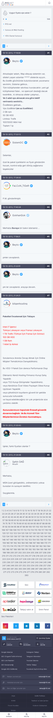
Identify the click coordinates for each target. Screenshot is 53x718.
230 (33, 559)
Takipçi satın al (26, 609)
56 (50, 517)
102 (37, 527)
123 (15, 533)
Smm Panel (44, 609)
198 (4, 552)
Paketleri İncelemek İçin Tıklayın (19, 316)
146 (3, 539)
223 (4, 559)
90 (49, 523)
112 (25, 530)
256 (41, 565)
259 (4, 569)
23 (3, 514)
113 (28, 530)
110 (18, 530)
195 (41, 549)
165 (26, 543)
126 (26, 533)
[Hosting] (44, 584)
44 (15, 517)
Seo (26, 585)
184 (48, 546)
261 (12, 569)
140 (30, 536)
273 (12, 572)
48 (26, 517)
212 (11, 556)
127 (30, 533)
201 (16, 552)
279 (36, 572)
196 (45, 549)
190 (22, 549)
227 (20, 559)
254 (32, 565)
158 (49, 539)
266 (32, 569)
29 (21, 514)
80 (20, 523)
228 (24, 559)
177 (22, 546)
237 (12, 562)
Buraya (15, 228)
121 (7, 533)
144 (45, 536)
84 (32, 523)
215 (22, 556)
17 (36, 510)
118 (46, 530)
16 (34, 510)
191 (26, 549)
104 (45, 527)
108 (11, 530)
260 (8, 569)
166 (30, 543)
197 (49, 549)
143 (41, 536)
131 (45, 533)
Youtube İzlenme (32, 660)
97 (21, 527)
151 (22, 539)
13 (26, 510)
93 (9, 527)
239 (20, 562)
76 (9, 523)
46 (21, 517)
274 (16, 572)
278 (32, 572)
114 (32, 530)
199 (8, 552)
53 (41, 517)
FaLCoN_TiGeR (20, 185)
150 (19, 539)
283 (26, 575)
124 (19, 533)
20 (44, 510)
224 (8, 559)
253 (28, 565)
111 (21, 530)
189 (19, 549)
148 (11, 539)
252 (24, 565)
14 (29, 510)
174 (11, 546)
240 (24, 562)
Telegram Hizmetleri (33, 656)
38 (47, 514)
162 (15, 543)
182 (41, 546)
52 (38, 517)
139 (26, 536)
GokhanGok (18, 215)
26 (12, 514)
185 (3, 549)
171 (49, 543)
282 (48, 572)
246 (49, 562)
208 (44, 552)
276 (24, 572)
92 (6, 527)
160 (8, 543)
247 (4, 565)
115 (35, 530)
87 (40, 523)
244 (41, 562)
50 (32, 517)
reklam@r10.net (44, 676)
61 (15, 520)
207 (40, 552)
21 (47, 510)
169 (42, 543)
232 (41, 559)
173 (8, 546)
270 (49, 569)
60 (12, 520)
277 (28, 572)
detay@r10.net (44, 688)
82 (26, 523)
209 (48, 552)
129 (38, 533)
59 (9, 520)
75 (6, 523)
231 (36, 559)
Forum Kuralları (13, 705)
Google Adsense (7, 652)
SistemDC (17, 142)
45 (18, 517)
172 (4, 546)
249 (12, 565)
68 (35, 520)
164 (23, 543)
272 (8, 572)
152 (26, 539)
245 (45, 562)
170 (45, 543)
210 (3, 556)
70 (41, 520)
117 (42, 530)
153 (30, 539)
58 (6, 520)
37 (44, 514)
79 (17, 523)
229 (28, 559)
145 (49, 536)
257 (45, 565)
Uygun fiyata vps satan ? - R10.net (9, 3)
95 (15, 527)
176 (18, 546)
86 (38, 523)
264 (24, 569)
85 (35, 523)
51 (35, 517)
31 (26, 514)
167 (34, 543)
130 (41, 533)
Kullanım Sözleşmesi (40, 705)
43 (12, 517)
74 (4, 523)
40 (3, 517)
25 (9, 514)
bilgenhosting (19, 303)
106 (3, 530)
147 (7, 539)
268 (41, 569)
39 (50, 514)
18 (39, 510)
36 (41, 514)
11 (21, 510)
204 (28, 552)
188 (15, 549)
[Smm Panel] (9, 584)
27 (15, 514)
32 (29, 514)
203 (24, 552)
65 (27, 520)
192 (30, 549)
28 (18, 514)
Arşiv (13, 696)
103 (41, 527)
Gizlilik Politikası (40, 696)
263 (20, 569)
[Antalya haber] (44, 601)
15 (31, 510)
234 (49, 559)
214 (18, 556)
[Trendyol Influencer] (9, 609)
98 (24, 527)
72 (46, 520)
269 (45, 569)
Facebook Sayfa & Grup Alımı (36, 669)
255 (36, 565)
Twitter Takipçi (31, 665)
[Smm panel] (9, 593)
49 (29, 517)
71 (44, 520)
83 (29, 523)
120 (4, 533)
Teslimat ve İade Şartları (39, 701)
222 (49, 556)
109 (14, 530)
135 (11, 536)
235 (4, 562)
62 (18, 520)
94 (12, 527)
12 (23, 510)
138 (22, 536)
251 (20, 565)
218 (33, 556)
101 (33, 527)
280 (40, 572)
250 (16, 565)
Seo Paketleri (7, 616)
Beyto (15, 61)
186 (7, 549)
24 (6, 514)
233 (45, 559)
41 (6, 517)
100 (30, 527)
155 (37, 539)
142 (37, 536)
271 (4, 572)
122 (11, 533)
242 (32, 562)
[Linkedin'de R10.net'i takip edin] (37, 626)
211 (7, 556)
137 (19, 536)
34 (35, 514)
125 (22, 533)
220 (41, 556)
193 (34, 549)
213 (14, 556)
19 (42, 510)
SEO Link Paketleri (7, 660)
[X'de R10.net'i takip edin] (16, 626)
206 (36, 552)
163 (19, 543)
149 (15, 539)
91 (4, 527)
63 (21, 520)
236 (8, 562)
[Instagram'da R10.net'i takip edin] (5, 626)
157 (45, 539)
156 (41, 539)
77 (12, 523)
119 (49, 530)
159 (4, 543)
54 (44, 517)
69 (38, 520)
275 (20, 572)
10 (18, 510)
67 (33, 520)
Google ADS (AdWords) (9, 669)
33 (32, 514)
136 (15, 536)
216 (26, 556)
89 (46, 523)
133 (3, 536)
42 (9, 517)
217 (30, 556)
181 (37, 546)
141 (34, 536)
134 (7, 536)
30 (24, 514)
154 (34, 539)
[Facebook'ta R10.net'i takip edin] (47, 626)
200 (12, 552)
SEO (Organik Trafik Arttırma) (11, 656)
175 (15, 546)
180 (33, 546)
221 (45, 556)
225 (12, 559)
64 (24, 520)
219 (37, 556)
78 (15, 523)
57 (4, 520)
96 (18, 527)
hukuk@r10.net (44, 682)
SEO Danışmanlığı (7, 665)
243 (36, 562)
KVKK (13, 701)
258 (49, 565)
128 (34, 533)
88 (43, 523)
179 (29, 546)
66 (30, 520)
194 (37, 549)
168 (38, 543)
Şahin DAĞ (18, 462)
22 (50, 510)
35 (38, 514)
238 (16, 562)
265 (28, 569)
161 (11, 543)
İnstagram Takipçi (32, 652)
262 (16, 569)
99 (27, 527)
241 (28, 562)
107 (7, 530)
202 (20, 552)
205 (32, 552)
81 (23, 523)
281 (44, 572)
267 (36, 569)
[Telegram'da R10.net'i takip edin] (26, 626)
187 (11, 549)
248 (8, 565)
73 (49, 520)
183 (44, 546)
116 (39, 530)
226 (16, 559)
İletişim (13, 710)
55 (47, 517)
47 (24, 517)
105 (49, 527)
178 (26, 546)
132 (49, 533)
